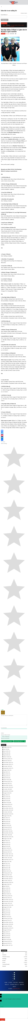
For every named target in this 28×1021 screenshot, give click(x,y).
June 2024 (6, 796)
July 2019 (6, 909)
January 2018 (7, 943)
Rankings (8, 25)
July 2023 (6, 817)
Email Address (4, 14)
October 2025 (7, 766)
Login (2, 709)
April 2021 (6, 869)
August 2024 (6, 793)
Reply (2, 1006)
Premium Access (6, 956)
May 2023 (6, 821)
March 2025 (6, 779)
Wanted (4, 966)
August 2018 (6, 930)
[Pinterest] (14, 435)
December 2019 (7, 899)
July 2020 (6, 886)
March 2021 (6, 871)
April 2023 (6, 823)
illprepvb (7, 33)
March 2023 (6, 825)
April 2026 (6, 755)
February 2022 (7, 850)
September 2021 (7, 859)
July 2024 (6, 794)
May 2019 (6, 912)
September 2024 (7, 791)
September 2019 (7, 905)
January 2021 (7, 874)
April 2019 (6, 914)
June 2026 (6, 751)
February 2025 (7, 781)
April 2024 (6, 800)
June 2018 (6, 933)
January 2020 (7, 897)
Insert (2, 1020)
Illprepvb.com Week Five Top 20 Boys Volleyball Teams (8, 741)
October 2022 (7, 834)
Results (4, 960)
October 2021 (7, 857)
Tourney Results (6, 964)
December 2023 (7, 808)
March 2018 (6, 939)
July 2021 (6, 863)
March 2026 (6, 756)
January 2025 (7, 783)
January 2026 (7, 760)
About (14, 986)
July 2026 (6, 749)
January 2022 (7, 852)
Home (5, 982)
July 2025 (6, 772)
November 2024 (7, 787)
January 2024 (7, 806)
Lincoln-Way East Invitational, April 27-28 (20, 741)
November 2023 (7, 810)
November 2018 (7, 924)
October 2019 (7, 903)
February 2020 (7, 895)
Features (4, 954)
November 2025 (7, 764)
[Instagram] (15, 977)
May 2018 (6, 935)
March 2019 (6, 916)
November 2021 (7, 855)
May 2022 (6, 844)
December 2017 (7, 945)
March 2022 (6, 848)
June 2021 (6, 865)
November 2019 (7, 901)
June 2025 (6, 774)
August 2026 (6, 747)
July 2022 (6, 840)
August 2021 (6, 861)
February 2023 (7, 827)
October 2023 (7, 812)
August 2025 (6, 770)
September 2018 (7, 928)
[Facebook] (14, 431)
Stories (3, 962)
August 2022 (6, 838)
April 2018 (6, 937)
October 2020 (7, 880)
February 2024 (7, 804)
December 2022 (7, 831)
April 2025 (6, 777)
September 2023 (7, 814)
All (2, 953)
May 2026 (6, 753)
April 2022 (6, 846)
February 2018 (7, 941)
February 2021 (7, 873)
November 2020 (7, 878)
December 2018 (7, 922)
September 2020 (7, 882)
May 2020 (6, 890)
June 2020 (6, 888)
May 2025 (6, 775)
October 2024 (7, 789)
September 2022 (7, 836)
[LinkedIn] (14, 437)
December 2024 (7, 785)
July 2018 (6, 932)
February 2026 (7, 758)
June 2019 (6, 911)
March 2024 (6, 802)
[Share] (14, 440)
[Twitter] (14, 433)
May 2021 (6, 867)
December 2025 (7, 762)
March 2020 (6, 893)
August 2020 (6, 884)
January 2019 (7, 920)
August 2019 (6, 907)
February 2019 (7, 918)
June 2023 (6, 819)
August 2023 (6, 815)
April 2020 (6, 892)
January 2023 (7, 829)
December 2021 (7, 853)
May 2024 (6, 798)
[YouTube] (15, 979)
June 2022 (6, 842)
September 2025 (7, 768)
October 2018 (7, 926)
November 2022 (7, 833)
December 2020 (7, 876)
